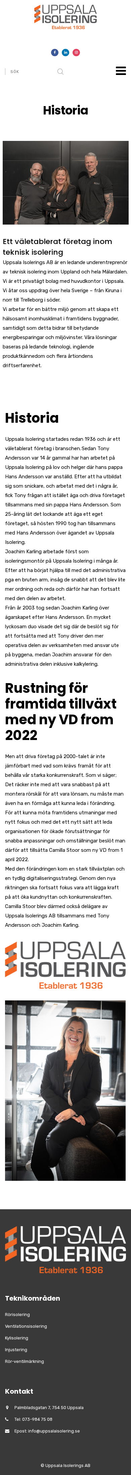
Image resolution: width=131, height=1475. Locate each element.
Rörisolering (17, 1314)
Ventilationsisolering (26, 1326)
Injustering (16, 1349)
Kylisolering (16, 1337)
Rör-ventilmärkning (24, 1361)
